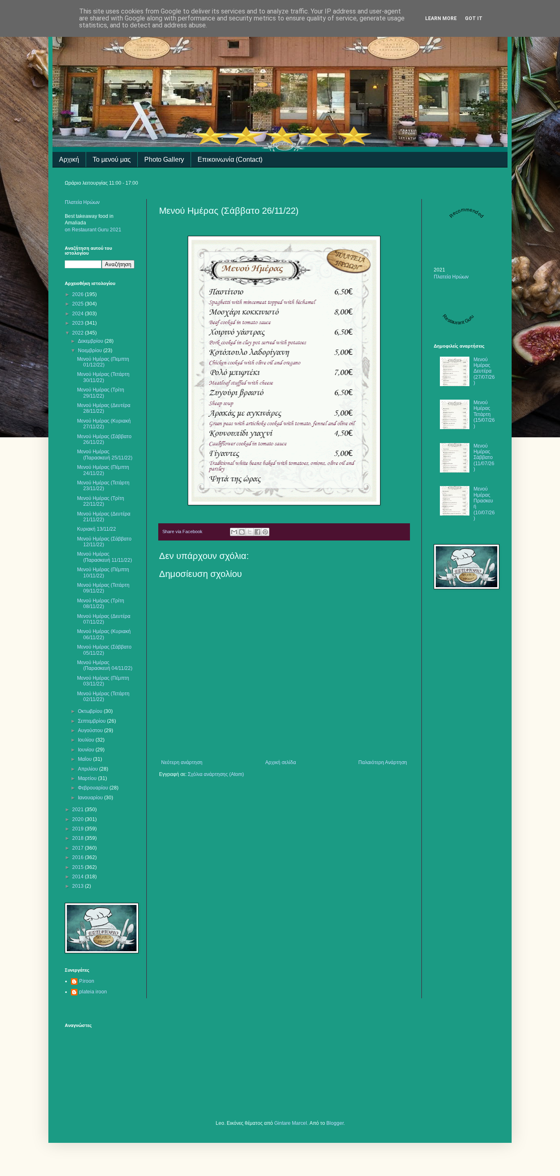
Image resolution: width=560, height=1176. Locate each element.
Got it (474, 18)
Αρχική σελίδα (280, 762)
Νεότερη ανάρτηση (182, 762)
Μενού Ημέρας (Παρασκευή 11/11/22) (104, 557)
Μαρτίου (88, 778)
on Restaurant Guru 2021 (93, 230)
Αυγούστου (91, 730)
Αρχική (69, 159)
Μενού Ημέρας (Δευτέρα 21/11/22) (103, 516)
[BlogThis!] (242, 532)
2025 (78, 304)
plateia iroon (93, 992)
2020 (78, 819)
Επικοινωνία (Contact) (230, 159)
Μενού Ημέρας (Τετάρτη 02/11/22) (103, 696)
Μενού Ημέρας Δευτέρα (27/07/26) (484, 371)
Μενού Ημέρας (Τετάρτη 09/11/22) (103, 588)
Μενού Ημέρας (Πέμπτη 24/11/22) (103, 470)
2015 (78, 867)
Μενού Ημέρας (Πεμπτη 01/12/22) (103, 362)
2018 (78, 838)
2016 (78, 857)
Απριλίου (88, 769)
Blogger (335, 1123)
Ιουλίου (87, 740)
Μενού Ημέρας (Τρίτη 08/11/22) (100, 603)
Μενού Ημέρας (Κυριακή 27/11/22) (104, 424)
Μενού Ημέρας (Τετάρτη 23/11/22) (103, 485)
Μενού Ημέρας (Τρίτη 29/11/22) (100, 392)
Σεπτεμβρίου (92, 721)
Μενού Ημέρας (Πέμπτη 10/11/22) (103, 572)
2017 (78, 848)
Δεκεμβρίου (91, 341)
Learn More (441, 18)
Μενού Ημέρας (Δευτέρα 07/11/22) (103, 619)
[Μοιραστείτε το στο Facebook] (257, 532)
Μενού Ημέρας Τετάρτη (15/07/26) (484, 414)
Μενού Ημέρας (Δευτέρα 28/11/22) (103, 408)
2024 (78, 314)
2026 (78, 294)
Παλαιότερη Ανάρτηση (382, 762)
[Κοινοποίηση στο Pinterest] (265, 532)
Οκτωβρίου (91, 711)
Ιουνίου (87, 750)
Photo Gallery (164, 159)
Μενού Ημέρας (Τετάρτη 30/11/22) (103, 377)
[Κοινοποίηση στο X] (250, 532)
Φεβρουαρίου (93, 788)
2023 (78, 323)
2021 (78, 809)
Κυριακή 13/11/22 (96, 529)
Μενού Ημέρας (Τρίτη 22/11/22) (100, 501)
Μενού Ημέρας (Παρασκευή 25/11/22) (104, 454)
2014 (78, 877)
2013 (78, 886)
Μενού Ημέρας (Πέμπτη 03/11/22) (103, 681)
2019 (78, 829)
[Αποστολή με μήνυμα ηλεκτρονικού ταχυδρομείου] (234, 532)
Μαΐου (85, 759)
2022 (78, 333)
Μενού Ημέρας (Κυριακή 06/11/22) (104, 634)
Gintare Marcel (290, 1123)
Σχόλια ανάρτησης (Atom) (216, 774)
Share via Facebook (182, 531)
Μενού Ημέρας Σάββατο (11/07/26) (483, 458)
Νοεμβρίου (90, 350)
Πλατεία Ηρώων (82, 202)
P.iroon (86, 981)
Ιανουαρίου (91, 798)
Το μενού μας (112, 159)
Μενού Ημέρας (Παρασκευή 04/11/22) (104, 665)
